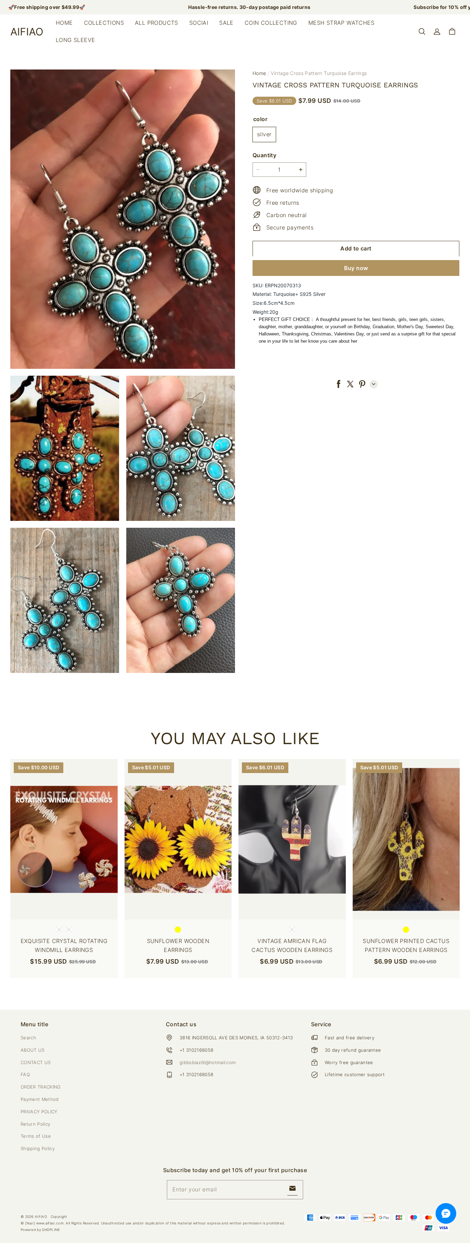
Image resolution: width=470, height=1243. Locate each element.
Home (64, 22)
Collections (104, 22)
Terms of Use (36, 1136)
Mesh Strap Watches (341, 22)
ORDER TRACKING (41, 1087)
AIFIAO (41, 1216)
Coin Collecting (271, 22)
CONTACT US (36, 1062)
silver (264, 133)
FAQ (25, 1074)
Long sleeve (75, 39)
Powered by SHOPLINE (40, 1230)
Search (28, 1037)
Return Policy (35, 1124)
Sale (226, 22)
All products (156, 22)
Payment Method (40, 1099)
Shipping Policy (38, 1148)
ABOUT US (33, 1050)
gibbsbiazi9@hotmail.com (208, 1062)
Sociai (198, 22)
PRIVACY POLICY (39, 1111)
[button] (421, 32)
